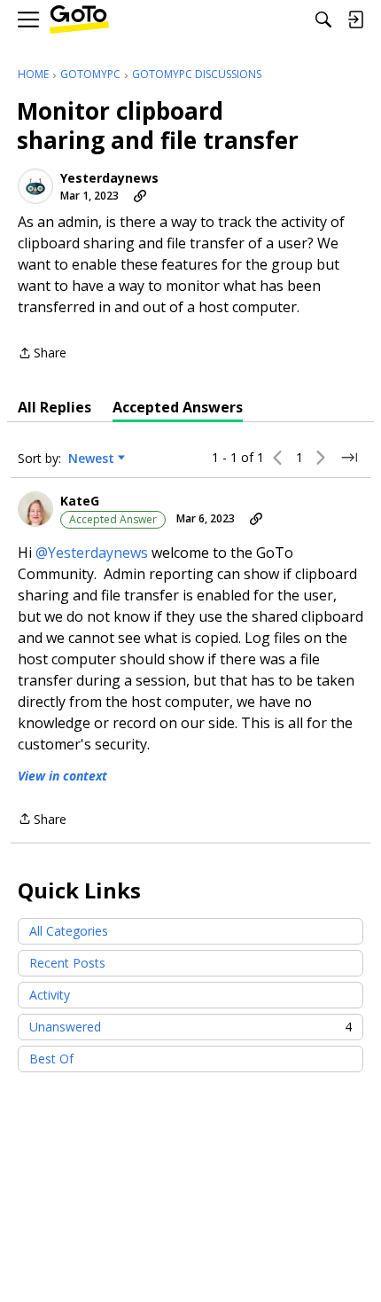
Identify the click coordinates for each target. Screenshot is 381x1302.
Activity (49, 994)
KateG (79, 501)
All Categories (68, 930)
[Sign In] (355, 19)
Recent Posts (67, 962)
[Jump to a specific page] (349, 457)
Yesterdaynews (109, 178)
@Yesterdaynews (91, 552)
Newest (91, 458)
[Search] (323, 19)
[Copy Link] (140, 196)
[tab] (54, 407)
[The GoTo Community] (79, 20)
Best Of (51, 1058)
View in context (62, 775)
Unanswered (190, 1026)
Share (42, 354)
